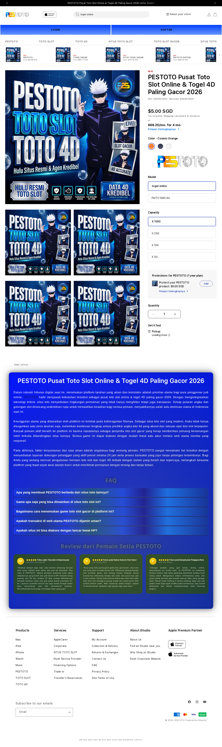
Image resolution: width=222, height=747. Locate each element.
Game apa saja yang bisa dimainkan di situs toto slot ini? (58, 502)
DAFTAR (166, 29)
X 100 (155, 245)
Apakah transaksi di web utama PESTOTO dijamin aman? (58, 521)
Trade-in (59, 671)
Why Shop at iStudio (143, 652)
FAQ (94, 665)
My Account (99, 639)
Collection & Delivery (105, 646)
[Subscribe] (69, 712)
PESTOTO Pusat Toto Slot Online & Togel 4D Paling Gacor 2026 (111, 3)
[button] (11, 41)
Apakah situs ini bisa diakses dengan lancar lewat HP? (56, 530)
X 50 (155, 257)
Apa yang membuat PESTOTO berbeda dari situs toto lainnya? (62, 492)
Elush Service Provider (67, 658)
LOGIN (55, 29)
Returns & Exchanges (105, 652)
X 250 (155, 233)
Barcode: (174, 99)
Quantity (153, 305)
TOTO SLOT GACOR (167, 41)
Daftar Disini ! (147, 3)
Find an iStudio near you (145, 646)
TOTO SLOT (46, 41)
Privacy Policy (100, 671)
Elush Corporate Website (145, 658)
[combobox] (111, 14)
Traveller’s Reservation (68, 678)
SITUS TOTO (208, 41)
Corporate (60, 646)
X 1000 (156, 221)
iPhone (20, 652)
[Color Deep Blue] (160, 146)
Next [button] (215, 3)
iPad (18, 646)
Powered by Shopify (195, 720)
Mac (18, 639)
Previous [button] (7, 3)
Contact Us (99, 658)
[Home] (17, 14)
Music (19, 665)
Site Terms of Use (103, 678)
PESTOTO (11, 41)
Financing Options (65, 665)
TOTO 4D (81, 41)
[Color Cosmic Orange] (151, 146)
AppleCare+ (61, 639)
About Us (136, 639)
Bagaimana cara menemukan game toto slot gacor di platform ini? (65, 511)
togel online (159, 186)
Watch (20, 658)
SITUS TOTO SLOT (121, 41)
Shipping (169, 116)
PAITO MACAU (161, 198)
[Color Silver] (169, 146)
